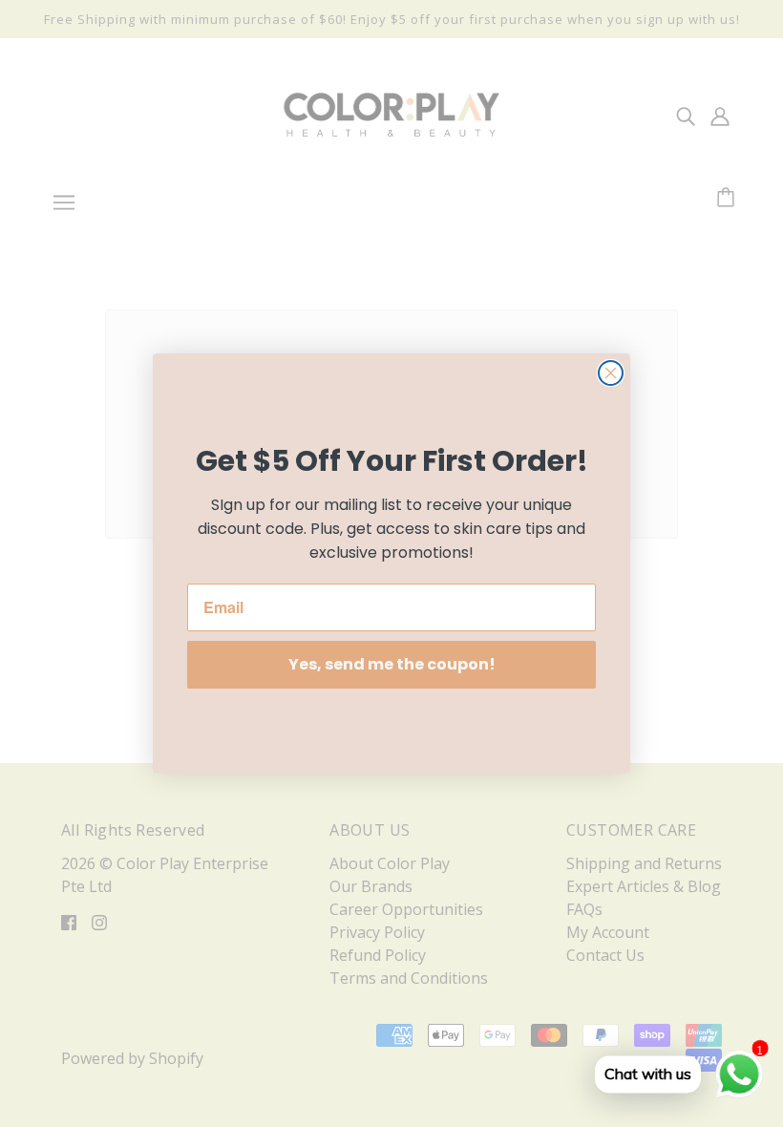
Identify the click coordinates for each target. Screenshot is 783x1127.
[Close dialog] (611, 373)
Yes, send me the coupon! (392, 664)
